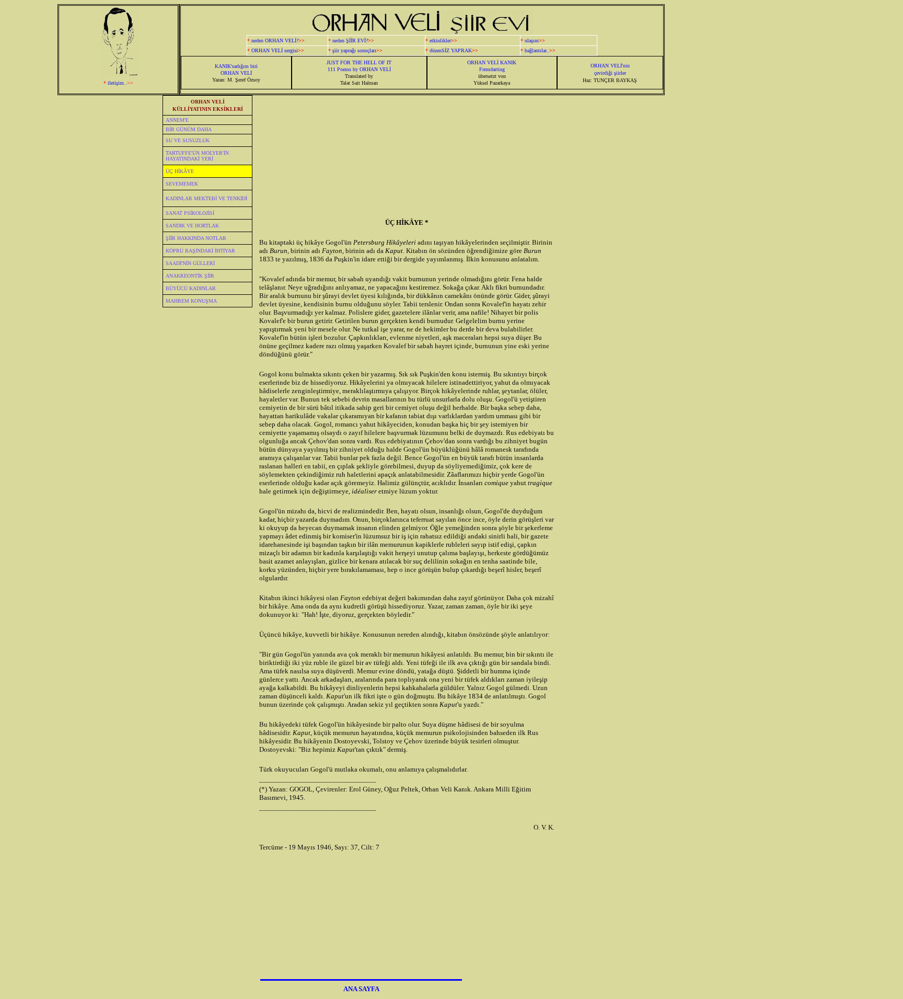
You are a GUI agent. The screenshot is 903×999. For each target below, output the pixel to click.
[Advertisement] (764, 250)
